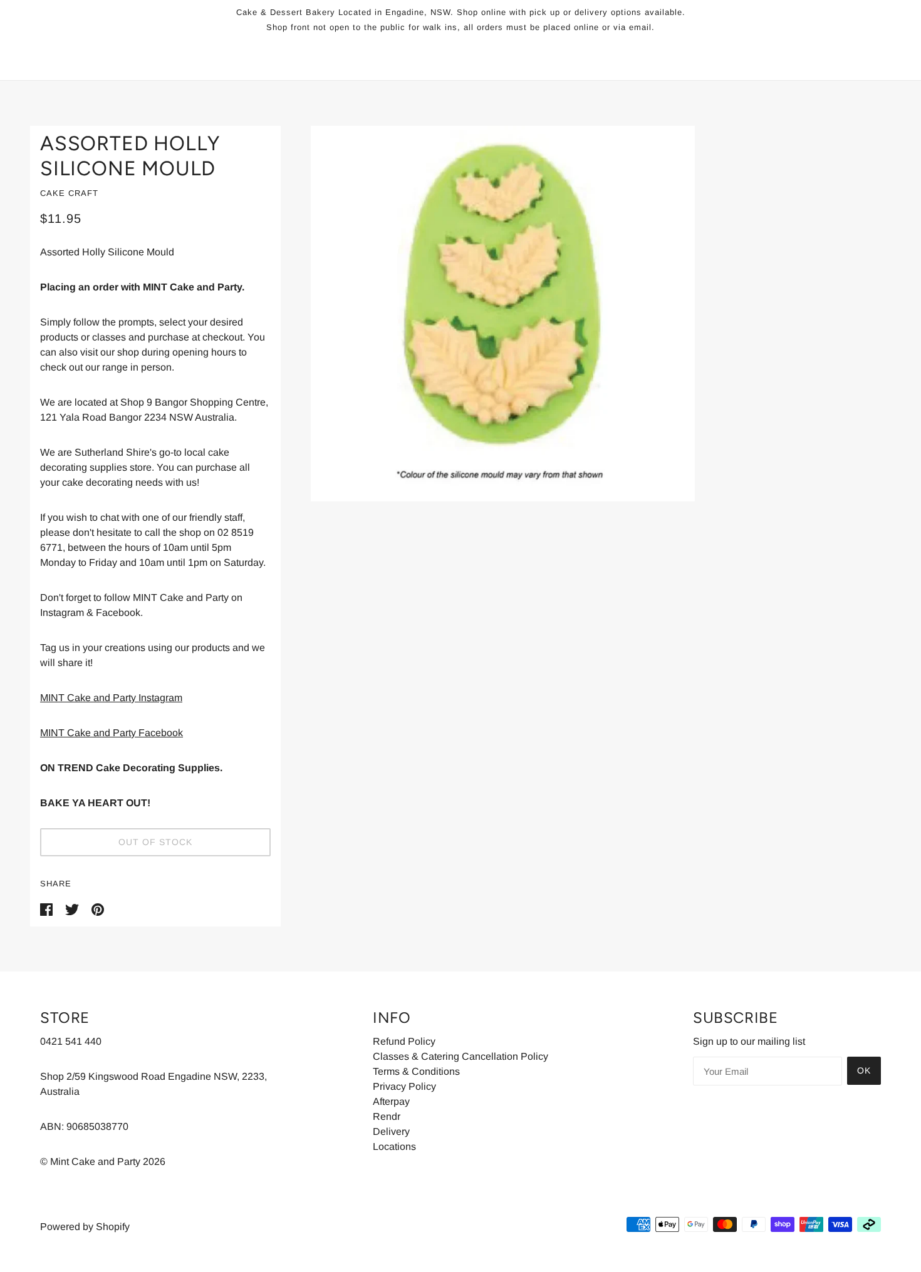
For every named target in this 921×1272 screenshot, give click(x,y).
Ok (864, 1070)
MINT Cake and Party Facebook (111, 732)
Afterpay (391, 1101)
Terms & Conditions (416, 1071)
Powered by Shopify (85, 1226)
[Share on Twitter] (73, 908)
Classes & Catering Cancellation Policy (460, 1056)
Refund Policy (404, 1041)
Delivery (391, 1131)
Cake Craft (69, 193)
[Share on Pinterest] (97, 908)
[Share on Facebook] (47, 908)
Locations (394, 1146)
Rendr (386, 1116)
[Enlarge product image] (586, 313)
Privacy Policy (404, 1086)
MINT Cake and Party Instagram (111, 697)
